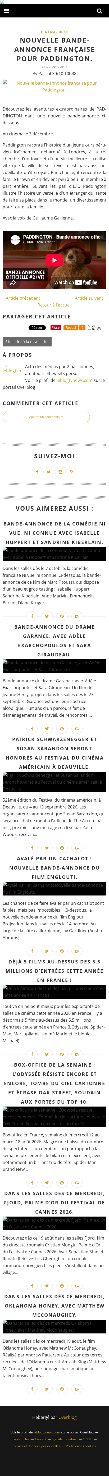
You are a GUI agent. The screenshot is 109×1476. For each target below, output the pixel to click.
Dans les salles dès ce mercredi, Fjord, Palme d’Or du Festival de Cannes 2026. (54, 1202)
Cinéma (48, 32)
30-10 (63, 32)
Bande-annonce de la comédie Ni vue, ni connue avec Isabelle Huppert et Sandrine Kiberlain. (54, 532)
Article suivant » (90, 298)
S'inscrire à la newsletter (27, 341)
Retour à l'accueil (55, 305)
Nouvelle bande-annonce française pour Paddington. (54, 49)
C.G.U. (87, 1439)
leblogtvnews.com (75, 380)
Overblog (67, 1417)
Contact (40, 1439)
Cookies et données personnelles (36, 1446)
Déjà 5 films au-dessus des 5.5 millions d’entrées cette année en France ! (54, 970)
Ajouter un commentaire (46, 417)
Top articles (20, 1439)
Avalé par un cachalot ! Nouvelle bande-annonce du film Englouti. (54, 867)
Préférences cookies (81, 1446)
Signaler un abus (64, 1439)
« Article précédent (21, 298)
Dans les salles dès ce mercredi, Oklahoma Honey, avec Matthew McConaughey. (54, 1305)
